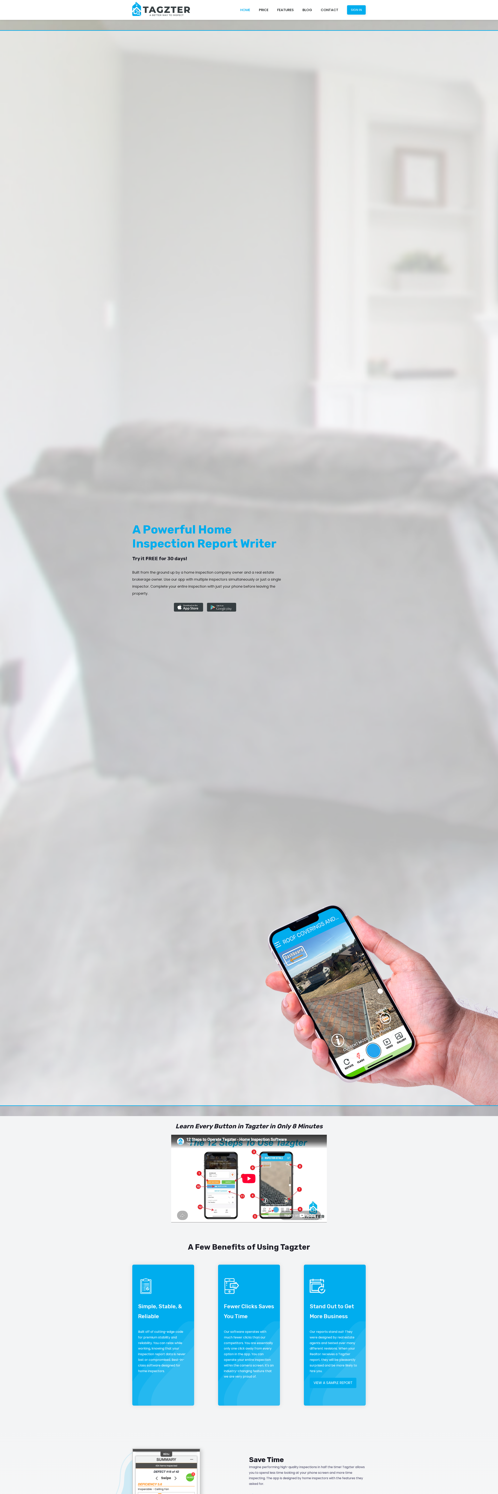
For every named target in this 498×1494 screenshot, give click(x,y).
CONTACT (329, 9)
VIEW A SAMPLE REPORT (333, 1382)
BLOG (307, 9)
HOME (245, 9)
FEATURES (285, 9)
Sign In (356, 10)
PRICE (263, 9)
